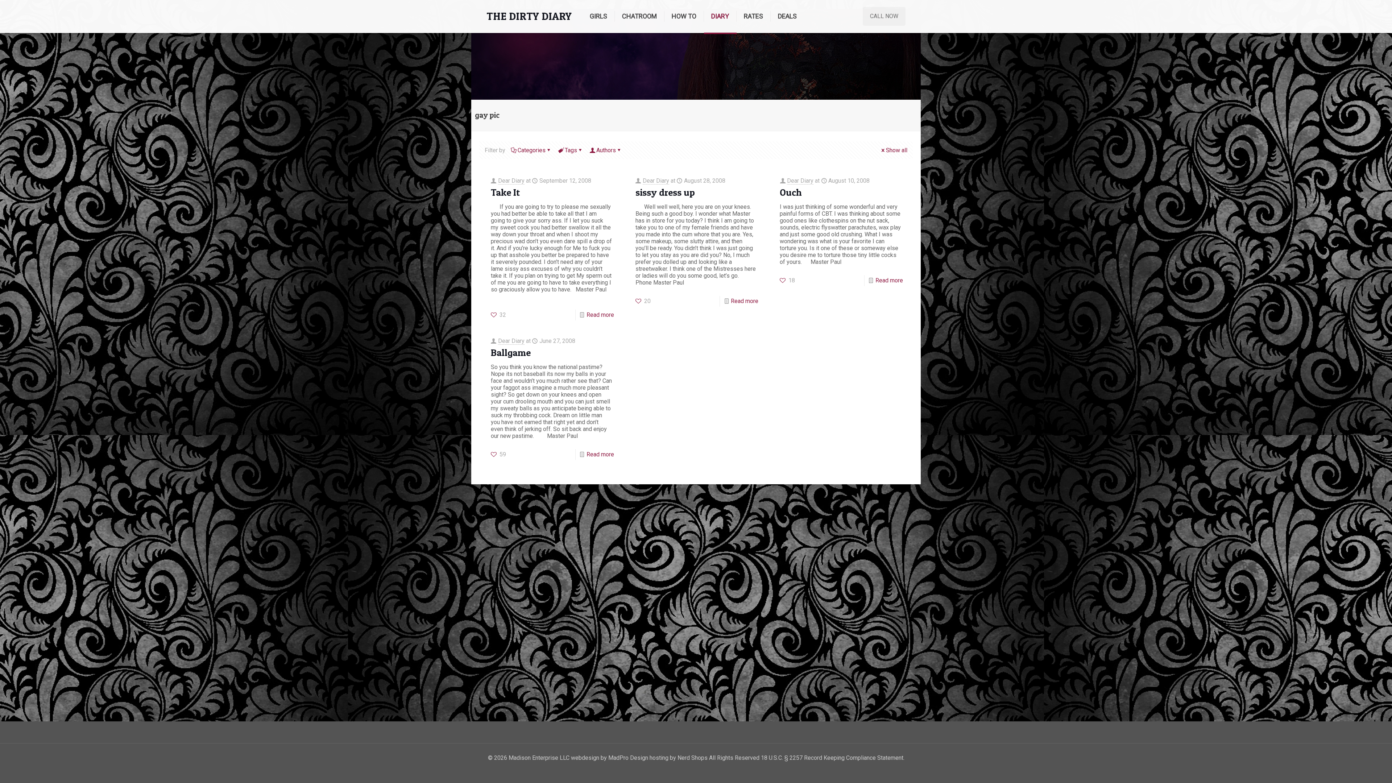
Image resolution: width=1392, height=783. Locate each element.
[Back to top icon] (1357, 768)
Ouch (790, 192)
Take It (505, 192)
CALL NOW (884, 16)
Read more (600, 314)
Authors (606, 150)
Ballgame (511, 352)
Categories (532, 150)
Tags (571, 150)
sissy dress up (665, 192)
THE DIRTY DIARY (529, 16)
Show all (896, 150)
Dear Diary (511, 180)
